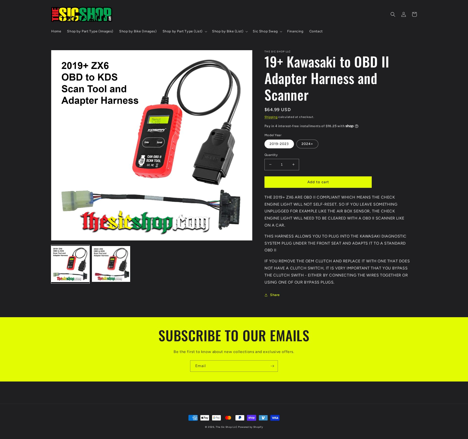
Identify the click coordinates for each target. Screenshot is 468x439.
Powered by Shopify (250, 427)
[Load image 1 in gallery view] (70, 264)
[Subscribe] (272, 366)
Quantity (271, 155)
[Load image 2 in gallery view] (111, 264)
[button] (184, 31)
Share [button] (275, 295)
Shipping (271, 117)
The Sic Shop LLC (226, 427)
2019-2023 (279, 144)
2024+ (307, 144)
